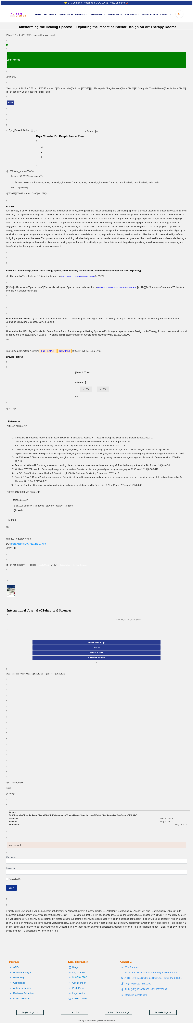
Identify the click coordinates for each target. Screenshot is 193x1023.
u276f (103, 389)
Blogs (75, 967)
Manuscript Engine (22, 972)
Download (64, 351)
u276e (86, 389)
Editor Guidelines (22, 998)
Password (10, 868)
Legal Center (78, 972)
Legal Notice (78, 993)
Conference (19, 983)
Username (11, 857)
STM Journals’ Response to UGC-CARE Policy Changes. (96, 3)
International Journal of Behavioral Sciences (78, 276)
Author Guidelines (22, 988)
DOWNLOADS (79, 998)
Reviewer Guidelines (23, 993)
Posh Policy (78, 988)
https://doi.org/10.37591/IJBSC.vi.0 (28, 544)
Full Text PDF (48, 351)
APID (16, 967)
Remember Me (15, 879)
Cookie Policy (79, 983)
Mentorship (18, 977)
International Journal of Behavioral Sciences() (117, 288)
